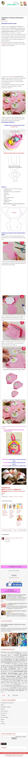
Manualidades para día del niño (7, 665)
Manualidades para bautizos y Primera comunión (16, 663)
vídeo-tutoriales (20, 690)
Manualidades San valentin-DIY (7, 702)
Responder (7, 541)
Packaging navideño (10, 683)
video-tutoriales (11, 690)
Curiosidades (24, 654)
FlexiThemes (10, 754)
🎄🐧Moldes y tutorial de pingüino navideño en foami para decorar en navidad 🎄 (16, 595)
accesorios (4, 652)
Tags (9, 695)
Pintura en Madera (4, 717)
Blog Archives (15, 695)
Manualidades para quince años (8, 674)
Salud (11, 687)
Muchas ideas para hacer (13, 682)
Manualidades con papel (12, 659)
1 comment (5, 21)
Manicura (17, 658)
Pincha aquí (7, 429)
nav (22, 682)
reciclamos (17, 685)
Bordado (2, 719)
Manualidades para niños (17, 673)
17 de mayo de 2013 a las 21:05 (16, 537)
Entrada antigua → (23, 530)
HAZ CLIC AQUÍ (13, 491)
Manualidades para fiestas (8, 669)
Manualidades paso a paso (16, 676)
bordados (17, 652)
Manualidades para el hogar (18, 668)
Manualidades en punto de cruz (12, 662)
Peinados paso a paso (19, 683)
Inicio (15, 530)
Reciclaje (3, 709)
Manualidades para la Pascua (7, 671)
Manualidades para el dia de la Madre (14, 666)
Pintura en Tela (4, 713)
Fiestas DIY (7, 656)
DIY (13, 655)
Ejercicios (3, 656)
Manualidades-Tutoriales (6, 706)
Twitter (16, 496)
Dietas (10, 655)
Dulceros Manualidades (20, 655)
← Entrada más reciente (6, 530)
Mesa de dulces (8, 680)
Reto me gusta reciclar (11, 686)
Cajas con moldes (23, 652)
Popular (3, 695)
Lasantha (21, 754)
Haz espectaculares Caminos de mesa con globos (13, 625)
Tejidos (2, 721)
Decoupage (3, 715)
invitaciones (12, 76)
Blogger (24, 753)
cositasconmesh (13, 753)
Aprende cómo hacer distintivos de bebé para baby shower (5, 513)
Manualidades (8, 489)
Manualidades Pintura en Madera (8, 678)
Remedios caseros (24, 685)
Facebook (10, 496)
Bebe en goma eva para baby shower (19, 523)
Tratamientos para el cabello (15, 689)
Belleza (13, 652)
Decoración (4, 655)
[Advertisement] (12, 11)
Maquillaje (7, 679)
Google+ (21, 496)
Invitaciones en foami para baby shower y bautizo (13, 18)
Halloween (21, 656)
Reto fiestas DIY (4, 686)
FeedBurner (16, 577)
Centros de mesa (11, 654)
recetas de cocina (8, 685)
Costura (19, 654)
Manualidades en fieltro (12, 660)
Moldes (15, 680)
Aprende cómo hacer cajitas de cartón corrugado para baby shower (11, 514)
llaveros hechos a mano (9, 658)
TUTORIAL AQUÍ (14, 126)
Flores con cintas (14, 656)
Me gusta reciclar (18, 679)
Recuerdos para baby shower (19, 511)
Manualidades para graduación (21, 669)
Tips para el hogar (21, 687)
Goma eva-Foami (4, 711)
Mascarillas (11, 679)
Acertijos (9, 652)
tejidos (15, 687)
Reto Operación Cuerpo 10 (22, 686)
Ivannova (7, 537)
